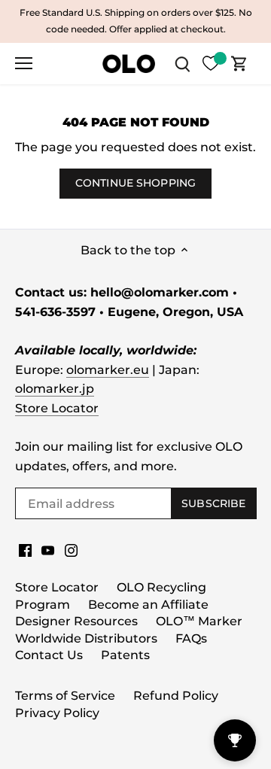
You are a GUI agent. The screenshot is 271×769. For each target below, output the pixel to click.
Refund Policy (175, 695)
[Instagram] (71, 550)
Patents (125, 655)
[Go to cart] (239, 63)
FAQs (191, 638)
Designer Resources (76, 621)
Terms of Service (65, 695)
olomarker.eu (107, 370)
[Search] (182, 63)
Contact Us (49, 655)
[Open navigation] (23, 63)
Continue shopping (135, 183)
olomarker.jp (54, 388)
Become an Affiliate (148, 604)
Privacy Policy (57, 713)
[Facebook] (25, 550)
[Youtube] (47, 550)
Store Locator (57, 408)
